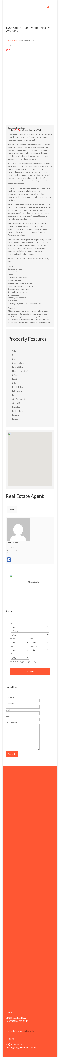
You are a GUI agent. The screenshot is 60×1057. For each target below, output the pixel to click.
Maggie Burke (12, 543)
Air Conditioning (17, 662)
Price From (12, 638)
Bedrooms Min (13, 646)
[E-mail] (11, 598)
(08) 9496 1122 (14, 1044)
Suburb (11, 623)
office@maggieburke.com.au (21, 1047)
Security (33, 662)
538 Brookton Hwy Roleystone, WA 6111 (17, 1019)
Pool (26, 662)
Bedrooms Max (34, 646)
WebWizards (29, 1031)
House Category (14, 631)
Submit (12, 753)
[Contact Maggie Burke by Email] (9, 559)
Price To (32, 638)
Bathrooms (12, 654)
